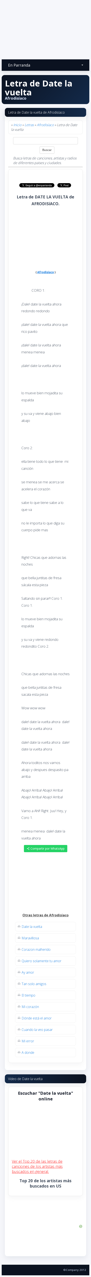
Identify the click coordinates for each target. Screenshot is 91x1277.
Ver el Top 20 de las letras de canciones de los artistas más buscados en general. (37, 1166)
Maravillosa (30, 938)
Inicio (17, 125)
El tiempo (28, 995)
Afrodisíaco (45, 125)
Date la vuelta (32, 926)
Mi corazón (30, 1006)
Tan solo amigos (34, 983)
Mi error (28, 1041)
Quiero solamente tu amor (41, 961)
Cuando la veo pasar (37, 1029)
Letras (29, 125)
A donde (28, 1052)
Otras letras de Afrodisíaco (45, 915)
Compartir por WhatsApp (47, 848)
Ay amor (28, 972)
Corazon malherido (36, 949)
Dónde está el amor (37, 1018)
